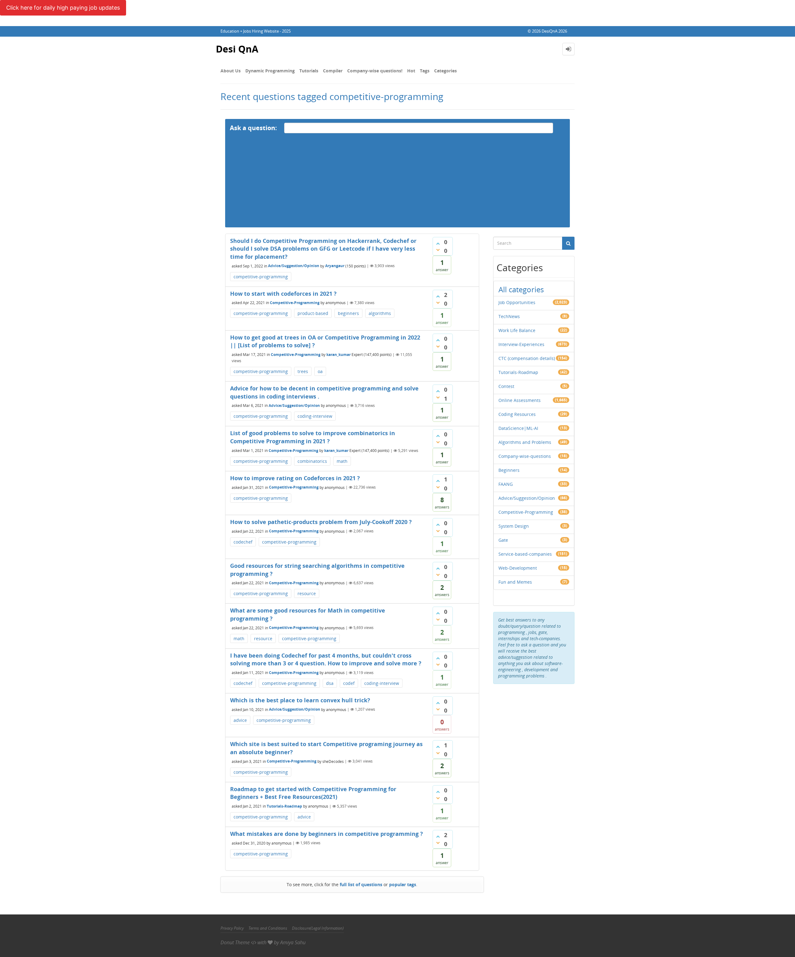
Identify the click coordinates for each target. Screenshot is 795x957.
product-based (313, 313)
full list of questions (361, 884)
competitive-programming (261, 277)
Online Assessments (519, 400)
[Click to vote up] (437, 243)
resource (307, 593)
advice (240, 720)
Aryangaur (334, 265)
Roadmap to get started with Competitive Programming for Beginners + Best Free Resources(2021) (313, 793)
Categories (445, 71)
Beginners (509, 470)
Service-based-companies (525, 554)
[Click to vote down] (437, 249)
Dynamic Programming (270, 71)
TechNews (509, 316)
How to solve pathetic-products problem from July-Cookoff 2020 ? (321, 522)
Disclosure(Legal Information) (318, 928)
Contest (506, 386)
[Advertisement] (397, 183)
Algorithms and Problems (524, 442)
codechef (243, 542)
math (342, 461)
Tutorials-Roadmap (284, 806)
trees (303, 371)
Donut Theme (235, 942)
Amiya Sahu (293, 942)
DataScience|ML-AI (518, 428)
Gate (503, 540)
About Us (230, 71)
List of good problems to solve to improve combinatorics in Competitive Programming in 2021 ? (312, 437)
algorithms (380, 313)
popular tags (402, 884)
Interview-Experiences (521, 344)
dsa (330, 683)
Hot (411, 71)
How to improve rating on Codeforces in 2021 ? (295, 478)
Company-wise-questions (524, 456)
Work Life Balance (516, 330)
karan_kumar (338, 354)
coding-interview (315, 416)
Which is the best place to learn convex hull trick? (300, 700)
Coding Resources (517, 414)
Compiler (333, 71)
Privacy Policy (232, 928)
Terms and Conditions (267, 928)
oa (320, 371)
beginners (348, 313)
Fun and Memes (515, 582)
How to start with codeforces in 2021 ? (283, 293)
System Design (513, 526)
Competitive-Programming (295, 302)
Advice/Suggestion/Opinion (293, 265)
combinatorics (312, 461)
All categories (521, 289)
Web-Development (517, 568)
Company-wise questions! (374, 71)
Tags (424, 71)
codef (349, 683)
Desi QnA (237, 49)
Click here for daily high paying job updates (63, 7)
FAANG (505, 484)
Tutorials (308, 71)
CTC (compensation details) (526, 358)
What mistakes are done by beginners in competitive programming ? (326, 833)
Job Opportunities (516, 302)
